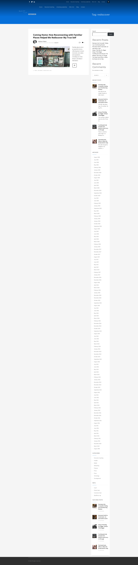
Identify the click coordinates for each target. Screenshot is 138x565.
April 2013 (96, 372)
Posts (95, 470)
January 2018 (97, 246)
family (35, 70)
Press (95, 473)
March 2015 (96, 318)
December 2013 (97, 351)
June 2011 (96, 428)
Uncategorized (97, 478)
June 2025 (96, 182)
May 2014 (96, 341)
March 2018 (96, 241)
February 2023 (97, 203)
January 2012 (97, 410)
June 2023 (96, 200)
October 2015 (97, 300)
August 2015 (97, 305)
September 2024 (98, 193)
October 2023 (97, 195)
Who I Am (94, 1)
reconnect (40, 70)
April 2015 (96, 315)
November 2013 (97, 354)
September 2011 (98, 420)
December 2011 (97, 413)
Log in (95, 487)
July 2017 (96, 259)
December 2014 (97, 323)
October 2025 (97, 175)
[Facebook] (29, 2)
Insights (56, 42)
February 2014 (97, 346)
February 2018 (97, 244)
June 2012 (96, 397)
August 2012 (97, 392)
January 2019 (97, 221)
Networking (96, 465)
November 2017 (97, 251)
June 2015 (96, 310)
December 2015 (97, 295)
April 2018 (96, 239)
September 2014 (98, 331)
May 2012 (96, 400)
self (50, 70)
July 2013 (96, 364)
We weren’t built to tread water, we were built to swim (103, 100)
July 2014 (96, 336)
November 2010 (97, 443)
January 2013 (97, 379)
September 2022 (98, 208)
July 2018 (96, 231)
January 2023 (97, 205)
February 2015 (97, 320)
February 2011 (97, 438)
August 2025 (97, 177)
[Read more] (74, 67)
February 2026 (97, 167)
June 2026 (96, 162)
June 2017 (96, 262)
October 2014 (97, 328)
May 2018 (96, 236)
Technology (96, 475)
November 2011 (97, 415)
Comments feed (97, 492)
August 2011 (97, 423)
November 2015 (97, 297)
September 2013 (98, 359)
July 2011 (96, 425)
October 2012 (97, 387)
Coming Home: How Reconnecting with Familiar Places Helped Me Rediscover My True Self (57, 36)
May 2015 (96, 313)
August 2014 (97, 333)
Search (94, 31)
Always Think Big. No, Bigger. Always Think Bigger (103, 113)
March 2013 (96, 374)
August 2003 (97, 448)
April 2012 (96, 402)
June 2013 (96, 367)
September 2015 (98, 303)
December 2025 (97, 172)
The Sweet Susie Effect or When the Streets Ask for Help (103, 141)
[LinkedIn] (34, 2)
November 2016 (97, 280)
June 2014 (96, 338)
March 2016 (96, 287)
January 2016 (97, 292)
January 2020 (97, 218)
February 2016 (97, 290)
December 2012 (97, 382)
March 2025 (96, 188)
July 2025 (96, 180)
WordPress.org (97, 495)
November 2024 (97, 190)
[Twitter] (32, 2)
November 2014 (97, 326)
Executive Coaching (75, 1)
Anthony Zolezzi (42, 41)
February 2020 (97, 216)
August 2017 (97, 257)
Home (67, 1)
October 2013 (97, 356)
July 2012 (96, 395)
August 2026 (97, 157)
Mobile (95, 463)
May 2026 (96, 165)
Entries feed (97, 490)
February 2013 (97, 377)
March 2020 (96, 213)
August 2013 (97, 361)
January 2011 (97, 441)
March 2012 (96, 405)
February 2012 (97, 407)
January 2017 (97, 274)
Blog (99, 1)
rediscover (46, 70)
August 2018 (97, 228)
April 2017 (96, 267)
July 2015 (96, 308)
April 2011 (96, 433)
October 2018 (97, 223)
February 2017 (97, 272)
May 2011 (96, 430)
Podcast (96, 468)
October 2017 (97, 254)
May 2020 (96, 211)
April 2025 (96, 185)
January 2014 (97, 349)
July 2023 (96, 198)
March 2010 (96, 446)
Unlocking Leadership (85, 1)
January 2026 (97, 170)
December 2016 (97, 277)
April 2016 (96, 285)
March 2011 (96, 436)
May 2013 (96, 369)
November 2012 (97, 384)
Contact (103, 1)
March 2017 (96, 269)
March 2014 (96, 343)
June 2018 (96, 234)
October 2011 (97, 418)
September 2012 (98, 390)
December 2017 (97, 249)
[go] (106, 75)
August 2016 (97, 282)
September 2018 (98, 226)
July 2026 (96, 159)
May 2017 (96, 264)
